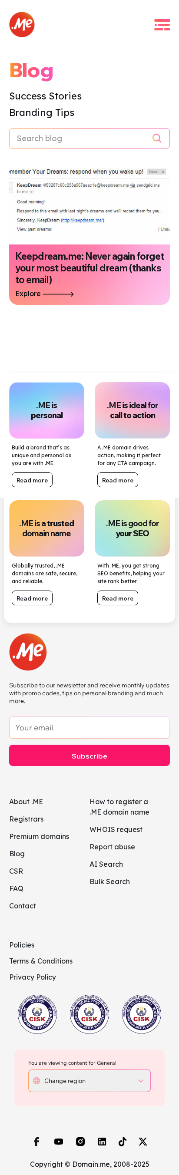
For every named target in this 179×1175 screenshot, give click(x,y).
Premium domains (39, 836)
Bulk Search (110, 881)
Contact (22, 905)
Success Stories (45, 96)
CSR (16, 871)
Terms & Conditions (41, 961)
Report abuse (112, 846)
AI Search (106, 864)
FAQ (16, 888)
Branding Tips (41, 112)
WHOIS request (116, 829)
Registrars (26, 819)
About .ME (26, 801)
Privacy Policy (32, 977)
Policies (21, 945)
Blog (17, 853)
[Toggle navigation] (162, 24)
